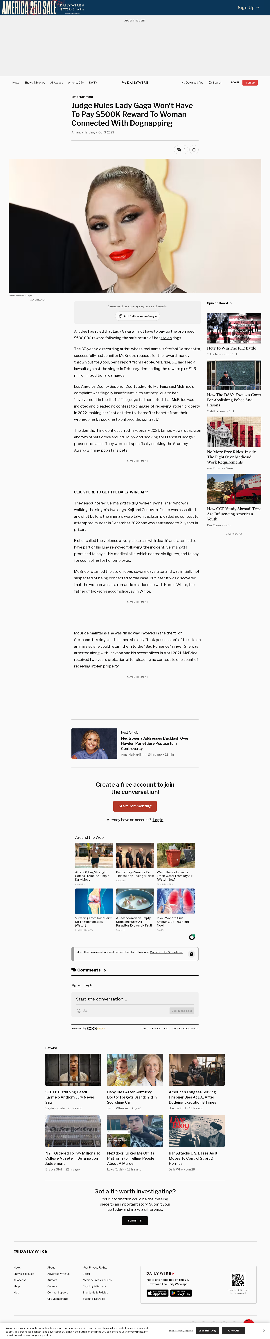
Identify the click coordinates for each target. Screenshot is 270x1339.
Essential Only (207, 1330)
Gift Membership (57, 1298)
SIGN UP (250, 82)
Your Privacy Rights (95, 1267)
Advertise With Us (58, 1273)
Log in (158, 820)
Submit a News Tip (94, 1298)
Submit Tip (135, 1220)
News (15, 82)
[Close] (264, 1331)
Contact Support (57, 1292)
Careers (52, 1286)
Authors (52, 1280)
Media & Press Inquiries (97, 1280)
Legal (86, 1273)
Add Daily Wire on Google (140, 316)
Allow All (233, 1330)
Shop (17, 1286)
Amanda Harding (83, 132)
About (51, 1267)
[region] (135, 1331)
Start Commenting (135, 806)
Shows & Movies (35, 82)
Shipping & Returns (94, 1286)
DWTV (93, 82)
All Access (56, 82)
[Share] (194, 149)
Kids (16, 1292)
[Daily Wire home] (135, 83)
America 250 (76, 82)
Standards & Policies (95, 1292)
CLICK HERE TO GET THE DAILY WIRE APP (111, 492)
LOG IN (235, 82)
